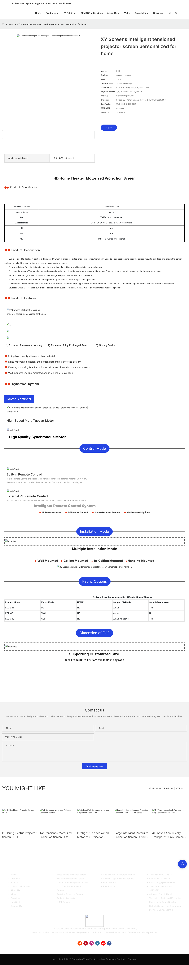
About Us (15, 890)
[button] (173, 13)
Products (168, 788)
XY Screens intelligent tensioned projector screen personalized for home (51, 24)
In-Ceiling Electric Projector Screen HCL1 (19, 835)
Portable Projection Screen (70, 894)
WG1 (43, 613)
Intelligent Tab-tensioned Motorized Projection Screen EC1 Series (93, 835)
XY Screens (7, 24)
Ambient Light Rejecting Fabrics (118, 878)
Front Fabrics (109, 882)
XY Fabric (180, 788)
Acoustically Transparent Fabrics (119, 874)
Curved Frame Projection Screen (72, 882)
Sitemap (131, 959)
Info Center (16, 902)
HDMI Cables (155, 788)
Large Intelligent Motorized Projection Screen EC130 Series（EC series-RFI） (132, 835)
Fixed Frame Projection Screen (72, 874)
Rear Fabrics (109, 886)
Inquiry (109, 127)
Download (16, 898)
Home (14, 874)
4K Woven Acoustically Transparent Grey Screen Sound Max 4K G (168, 835)
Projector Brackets (66, 898)
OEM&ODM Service (20, 886)
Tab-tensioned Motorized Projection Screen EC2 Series (56, 835)
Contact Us (16, 906)
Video (13, 894)
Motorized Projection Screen (70, 878)
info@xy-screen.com (165, 882)
